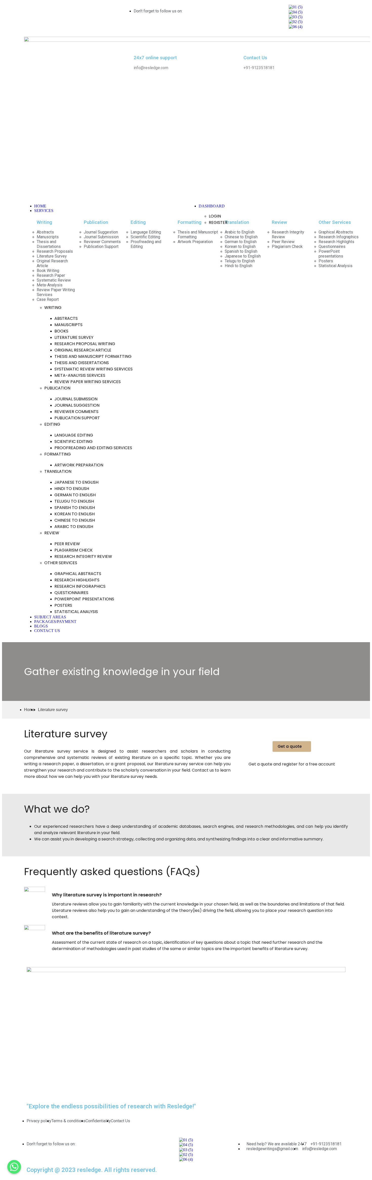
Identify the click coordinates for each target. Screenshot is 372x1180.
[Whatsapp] (14, 1167)
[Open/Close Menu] (103, 195)
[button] (292, 746)
